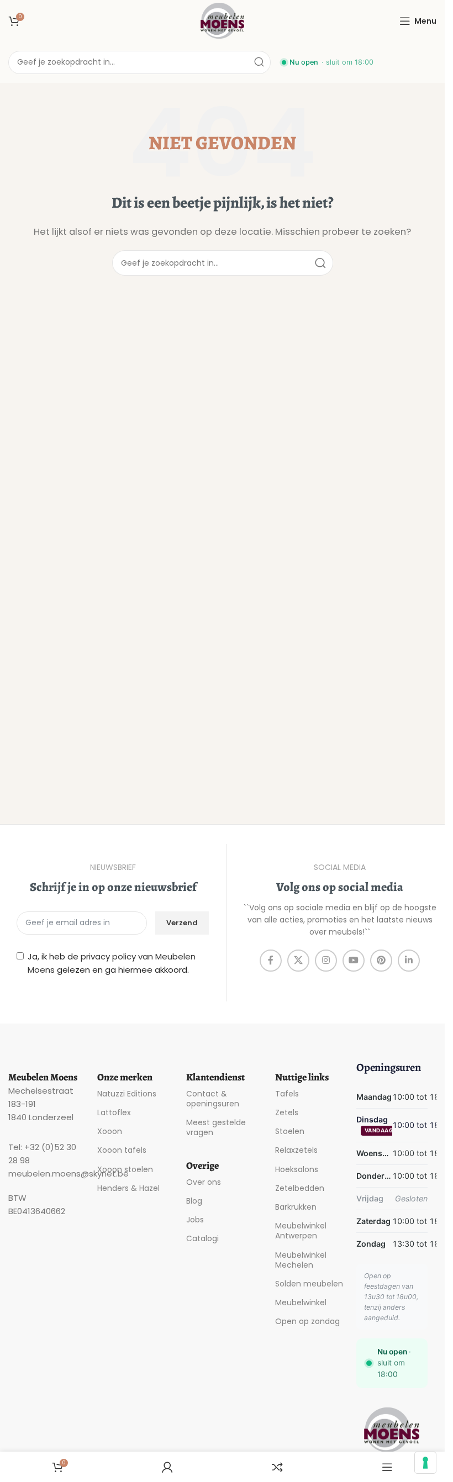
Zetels (286, 1112)
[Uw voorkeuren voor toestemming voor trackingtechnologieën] (425, 1462)
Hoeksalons (296, 1169)
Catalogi (202, 1238)
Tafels (287, 1093)
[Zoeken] (259, 62)
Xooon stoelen (125, 1169)
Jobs (195, 1219)
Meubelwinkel (300, 1302)
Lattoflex (114, 1112)
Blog (194, 1200)
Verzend (182, 922)
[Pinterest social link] (381, 961)
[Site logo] (223, 20)
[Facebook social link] (271, 961)
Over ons (203, 1182)
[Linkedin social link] (409, 961)
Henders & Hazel (128, 1188)
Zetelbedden (299, 1188)
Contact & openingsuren (212, 1098)
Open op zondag (307, 1321)
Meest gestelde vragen (216, 1127)
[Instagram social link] (326, 961)
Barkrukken (296, 1206)
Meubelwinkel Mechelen (300, 1259)
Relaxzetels (296, 1150)
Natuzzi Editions (126, 1093)
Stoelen (289, 1131)
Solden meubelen (309, 1283)
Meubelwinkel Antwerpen (300, 1230)
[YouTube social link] (354, 961)
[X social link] (298, 961)
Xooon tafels (121, 1150)
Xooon (109, 1131)
